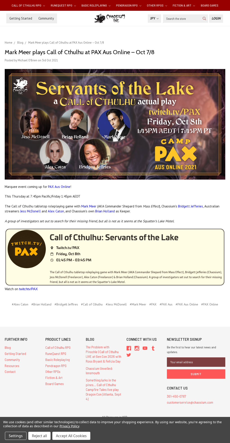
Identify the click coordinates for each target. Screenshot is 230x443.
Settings (16, 435)
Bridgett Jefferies (190, 206)
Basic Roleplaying (95, 5)
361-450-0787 (176, 396)
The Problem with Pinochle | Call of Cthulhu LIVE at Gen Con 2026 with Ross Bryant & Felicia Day (103, 354)
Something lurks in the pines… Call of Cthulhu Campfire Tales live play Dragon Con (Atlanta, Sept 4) (103, 389)
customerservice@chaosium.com (190, 402)
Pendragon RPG (127, 5)
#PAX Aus (166, 304)
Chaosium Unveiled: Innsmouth (99, 370)
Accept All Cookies (71, 435)
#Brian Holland (41, 304)
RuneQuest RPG (62, 5)
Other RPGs (155, 5)
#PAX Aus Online (187, 304)
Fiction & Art (182, 5)
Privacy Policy (69, 426)
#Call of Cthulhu (92, 304)
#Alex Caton (20, 304)
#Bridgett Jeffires (66, 304)
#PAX (153, 304)
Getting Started (20, 18)
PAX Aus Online (59, 187)
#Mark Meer (138, 304)
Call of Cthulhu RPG (27, 5)
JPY (153, 18)
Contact (10, 371)
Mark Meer (88, 206)
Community (46, 18)
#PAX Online (209, 304)
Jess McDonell (30, 211)
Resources (12, 365)
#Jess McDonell (116, 304)
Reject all (39, 435)
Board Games (209, 5)
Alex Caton (56, 211)
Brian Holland (105, 211)
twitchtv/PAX (28, 289)
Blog (8, 347)
